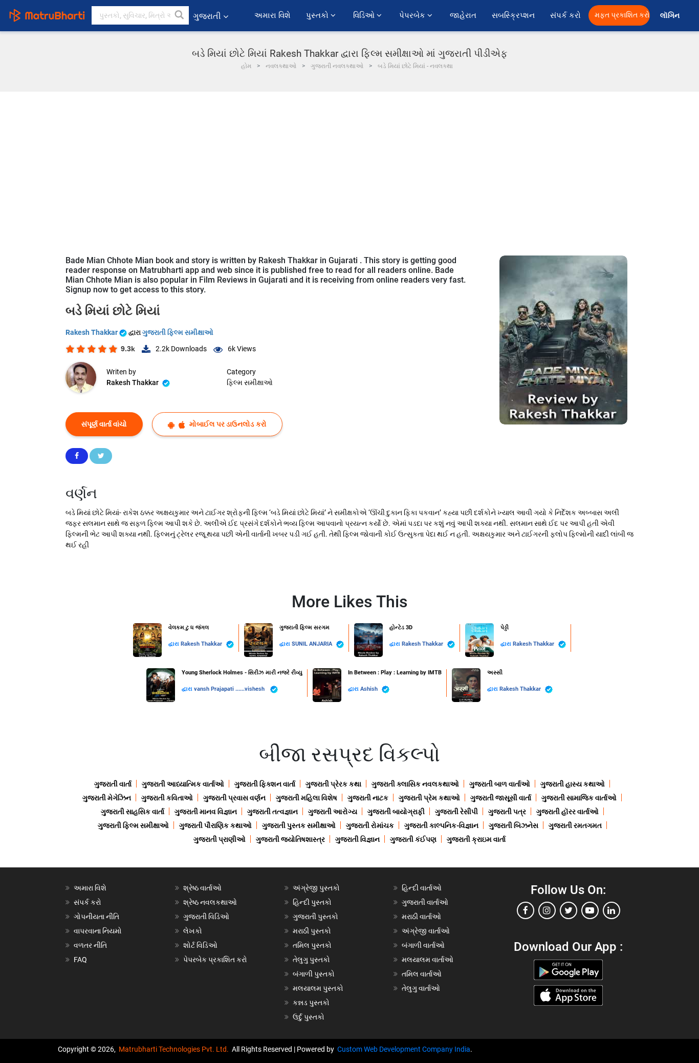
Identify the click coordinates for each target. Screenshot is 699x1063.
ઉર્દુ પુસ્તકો (308, 1017)
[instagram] (547, 910)
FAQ (80, 959)
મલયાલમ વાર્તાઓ (427, 959)
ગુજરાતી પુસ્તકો (315, 916)
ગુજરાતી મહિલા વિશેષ (306, 798)
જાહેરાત (463, 15)
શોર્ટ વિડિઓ (200, 945)
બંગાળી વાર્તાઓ (423, 945)
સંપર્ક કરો (565, 15)
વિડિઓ (365, 15)
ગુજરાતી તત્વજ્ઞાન (272, 811)
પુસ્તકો (318, 15)
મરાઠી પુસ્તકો (312, 931)
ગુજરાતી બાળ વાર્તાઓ (499, 784)
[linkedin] (611, 910)
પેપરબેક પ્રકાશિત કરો (215, 959)
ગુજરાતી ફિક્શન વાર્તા (264, 784)
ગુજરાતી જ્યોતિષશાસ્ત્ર (290, 839)
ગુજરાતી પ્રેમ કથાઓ (429, 798)
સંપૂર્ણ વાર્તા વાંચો (104, 424)
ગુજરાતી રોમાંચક (370, 825)
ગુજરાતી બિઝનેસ (513, 825)
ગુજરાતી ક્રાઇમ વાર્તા (476, 839)
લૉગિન (670, 15)
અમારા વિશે (272, 15)
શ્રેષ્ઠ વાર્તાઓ (202, 888)
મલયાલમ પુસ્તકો (318, 988)
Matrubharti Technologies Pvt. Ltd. (175, 1049)
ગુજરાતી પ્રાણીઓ (219, 839)
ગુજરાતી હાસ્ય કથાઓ (572, 784)
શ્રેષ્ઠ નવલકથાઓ (210, 902)
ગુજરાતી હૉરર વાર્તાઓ (567, 811)
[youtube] (590, 910)
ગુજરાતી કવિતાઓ (167, 798)
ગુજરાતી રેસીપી (456, 811)
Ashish (369, 689)
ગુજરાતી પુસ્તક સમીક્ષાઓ (299, 825)
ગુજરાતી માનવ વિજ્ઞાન (205, 811)
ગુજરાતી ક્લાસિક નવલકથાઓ (415, 784)
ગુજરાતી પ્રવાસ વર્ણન (234, 798)
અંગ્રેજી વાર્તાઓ (426, 931)
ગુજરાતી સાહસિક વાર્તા (132, 811)
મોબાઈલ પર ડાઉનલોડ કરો (227, 424)
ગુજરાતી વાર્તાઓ (425, 902)
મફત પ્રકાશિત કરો (622, 15)
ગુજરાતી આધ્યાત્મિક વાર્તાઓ (183, 784)
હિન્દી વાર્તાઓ (422, 888)
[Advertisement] (349, 168)
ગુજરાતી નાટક (367, 798)
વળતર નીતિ (90, 945)
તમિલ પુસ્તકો (312, 945)
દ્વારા (174, 644)
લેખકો (192, 931)
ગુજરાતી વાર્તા (113, 784)
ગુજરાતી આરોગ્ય (332, 811)
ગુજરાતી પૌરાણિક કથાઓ (215, 825)
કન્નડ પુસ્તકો (311, 1002)
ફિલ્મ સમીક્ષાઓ (250, 382)
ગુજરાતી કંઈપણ (413, 839)
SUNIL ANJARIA (313, 644)
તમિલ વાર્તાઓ (422, 974)
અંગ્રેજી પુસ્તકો (316, 888)
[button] (179, 15)
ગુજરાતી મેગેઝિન (106, 798)
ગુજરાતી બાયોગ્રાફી (396, 811)
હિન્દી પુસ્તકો (312, 902)
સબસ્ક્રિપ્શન (513, 15)
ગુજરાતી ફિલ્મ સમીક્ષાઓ (177, 332)
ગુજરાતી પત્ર (507, 811)
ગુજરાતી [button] (207, 16)
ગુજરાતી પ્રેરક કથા (333, 784)
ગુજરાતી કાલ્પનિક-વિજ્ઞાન (441, 825)
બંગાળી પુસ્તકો (314, 974)
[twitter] (568, 910)
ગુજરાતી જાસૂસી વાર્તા (500, 798)
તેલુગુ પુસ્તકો (311, 959)
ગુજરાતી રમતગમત (575, 825)
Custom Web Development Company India (403, 1049)
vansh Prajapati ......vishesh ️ (231, 689)
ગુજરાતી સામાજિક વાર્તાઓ (579, 798)
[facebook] (525, 910)
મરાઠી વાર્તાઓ (421, 916)
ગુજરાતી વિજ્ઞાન (357, 839)
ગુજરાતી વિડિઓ (206, 916)
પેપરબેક (413, 15)
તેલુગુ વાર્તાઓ (421, 988)
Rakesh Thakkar (92, 332)
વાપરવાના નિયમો (98, 931)
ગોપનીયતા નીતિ (96, 916)
